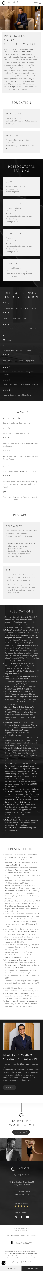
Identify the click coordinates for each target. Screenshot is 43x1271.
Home (5, 49)
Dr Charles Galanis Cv (27, 49)
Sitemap (33, 1235)
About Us (13, 49)
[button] (4, 1263)
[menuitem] (15, 1216)
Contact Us (20, 1132)
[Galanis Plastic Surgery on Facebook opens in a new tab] (21, 1216)
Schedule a (21, 1123)
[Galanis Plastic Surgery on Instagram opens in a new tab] (15, 1216)
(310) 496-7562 (26, 1262)
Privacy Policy (25, 1235)
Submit (8, 1088)
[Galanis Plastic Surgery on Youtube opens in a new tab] (27, 1216)
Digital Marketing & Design (24, 1242)
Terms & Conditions (13, 1235)
